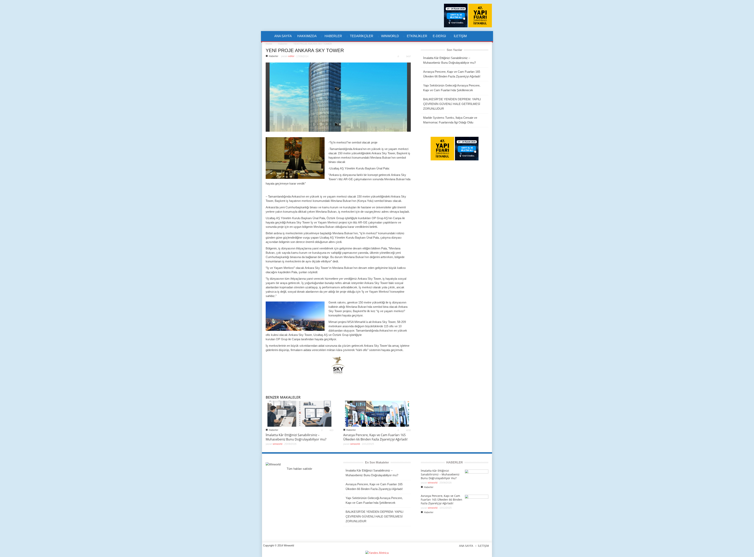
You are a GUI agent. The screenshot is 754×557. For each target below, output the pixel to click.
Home (269, 43)
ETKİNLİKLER (417, 36)
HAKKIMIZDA (306, 38)
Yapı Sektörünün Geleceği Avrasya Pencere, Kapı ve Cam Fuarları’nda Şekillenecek (451, 88)
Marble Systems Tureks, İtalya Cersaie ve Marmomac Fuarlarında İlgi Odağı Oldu (450, 120)
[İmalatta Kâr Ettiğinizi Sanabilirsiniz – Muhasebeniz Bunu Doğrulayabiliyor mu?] (299, 413)
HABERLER (332, 38)
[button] (478, 36)
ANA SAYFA (283, 36)
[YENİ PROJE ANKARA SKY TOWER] (338, 96)
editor (291, 56)
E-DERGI (438, 38)
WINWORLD (388, 38)
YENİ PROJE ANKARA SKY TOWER (305, 50)
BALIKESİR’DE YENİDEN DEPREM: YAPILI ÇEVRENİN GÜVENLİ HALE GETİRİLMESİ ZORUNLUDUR (452, 103)
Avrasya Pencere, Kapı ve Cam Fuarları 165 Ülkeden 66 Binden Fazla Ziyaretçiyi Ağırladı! (375, 437)
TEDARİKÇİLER (360, 38)
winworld (277, 444)
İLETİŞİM (460, 36)
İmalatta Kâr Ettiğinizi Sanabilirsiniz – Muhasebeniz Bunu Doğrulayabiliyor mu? (296, 437)
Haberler (282, 43)
